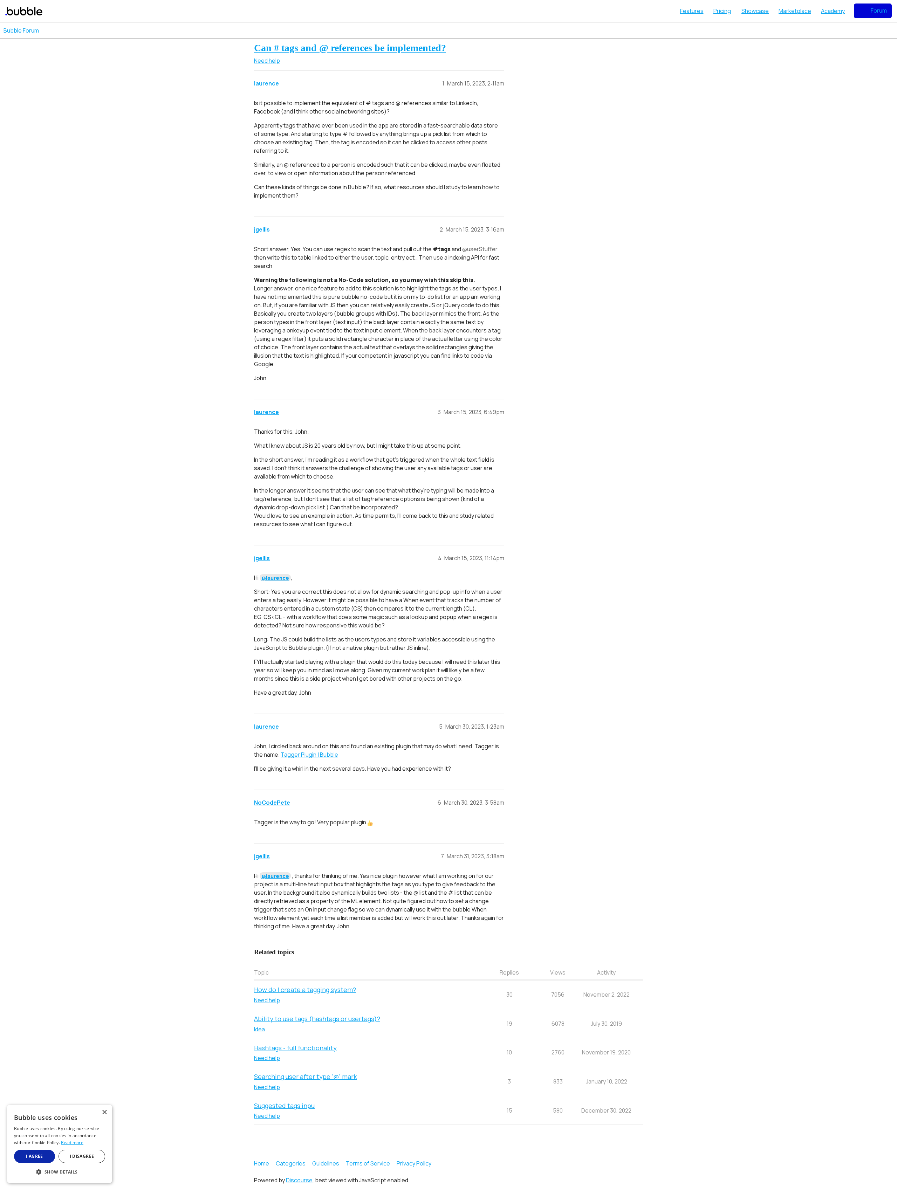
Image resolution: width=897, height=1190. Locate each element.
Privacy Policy (414, 1163)
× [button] (104, 1112)
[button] (59, 1172)
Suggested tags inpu (284, 1105)
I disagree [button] (82, 1156)
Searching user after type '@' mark (305, 1076)
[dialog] (59, 1144)
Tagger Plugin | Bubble (309, 754)
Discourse (299, 1180)
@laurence (275, 577)
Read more (72, 1143)
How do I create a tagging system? (305, 989)
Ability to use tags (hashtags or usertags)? (317, 1018)
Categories (291, 1163)
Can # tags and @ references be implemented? (350, 47)
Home (261, 1163)
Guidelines (325, 1163)
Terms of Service (368, 1163)
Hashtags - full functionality (295, 1048)
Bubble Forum (21, 30)
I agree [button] (34, 1156)
